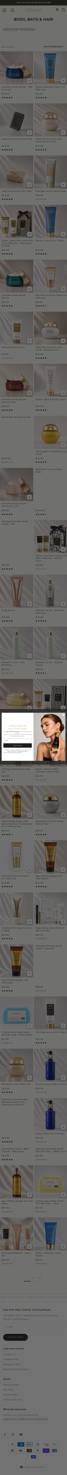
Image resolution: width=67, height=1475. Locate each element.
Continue (18, 745)
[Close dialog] (63, 714)
